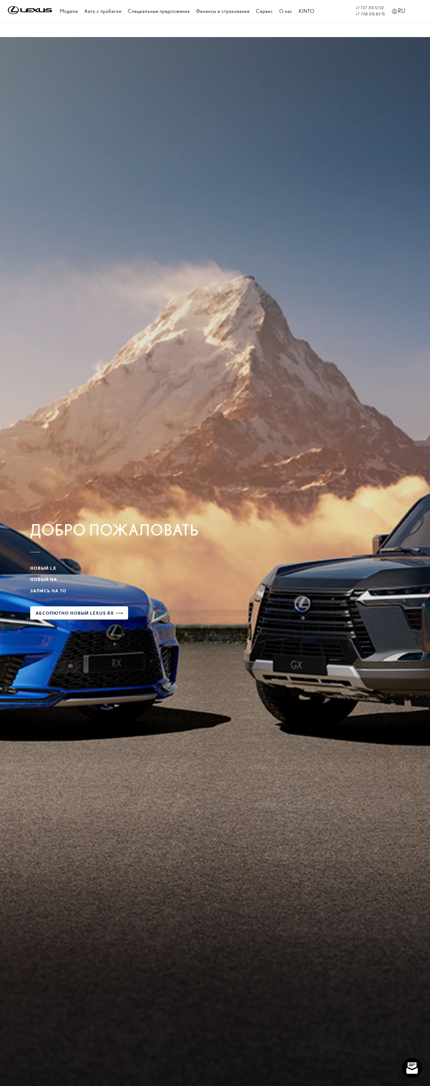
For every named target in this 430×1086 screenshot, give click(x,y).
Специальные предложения (159, 11)
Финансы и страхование (223, 11)
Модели (69, 11)
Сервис (264, 11)
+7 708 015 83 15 (370, 14)
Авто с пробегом (103, 11)
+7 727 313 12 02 (370, 8)
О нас (285, 11)
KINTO (306, 11)
